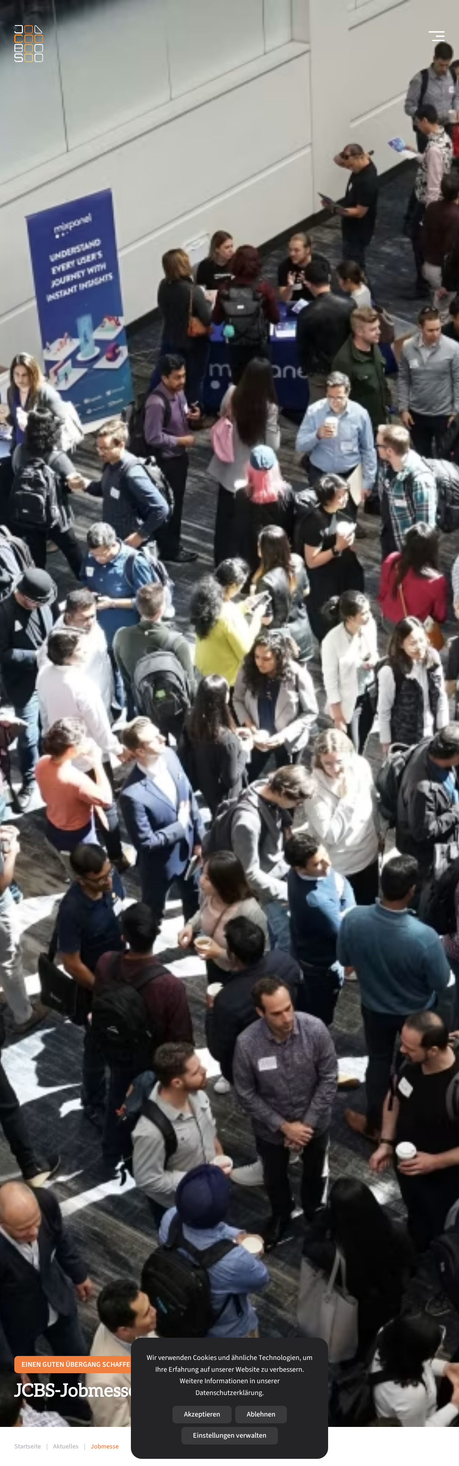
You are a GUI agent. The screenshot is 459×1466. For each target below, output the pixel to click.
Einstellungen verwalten (229, 1436)
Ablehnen (261, 1414)
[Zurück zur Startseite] (28, 43)
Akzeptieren (202, 1414)
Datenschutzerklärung (228, 1393)
